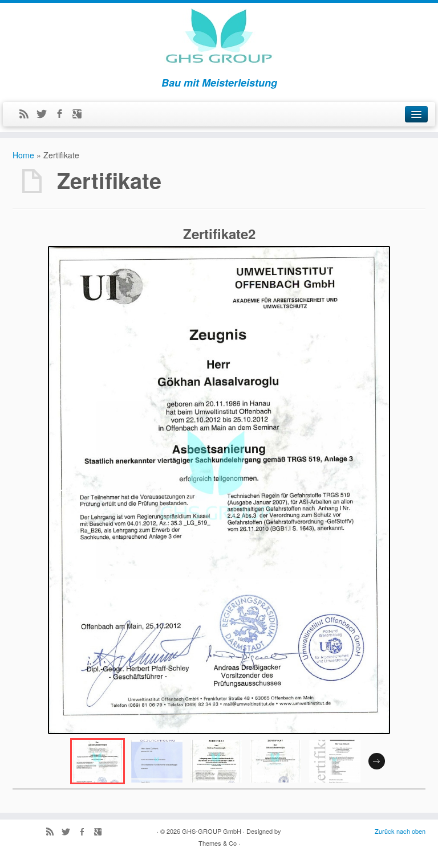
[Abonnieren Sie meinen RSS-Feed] (27, 114)
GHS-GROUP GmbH (211, 830)
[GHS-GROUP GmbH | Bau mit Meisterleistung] (219, 37)
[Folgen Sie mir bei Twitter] (45, 114)
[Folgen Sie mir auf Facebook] (63, 114)
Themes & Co (217, 842)
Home (23, 155)
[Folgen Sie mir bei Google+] (81, 114)
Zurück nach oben (400, 830)
